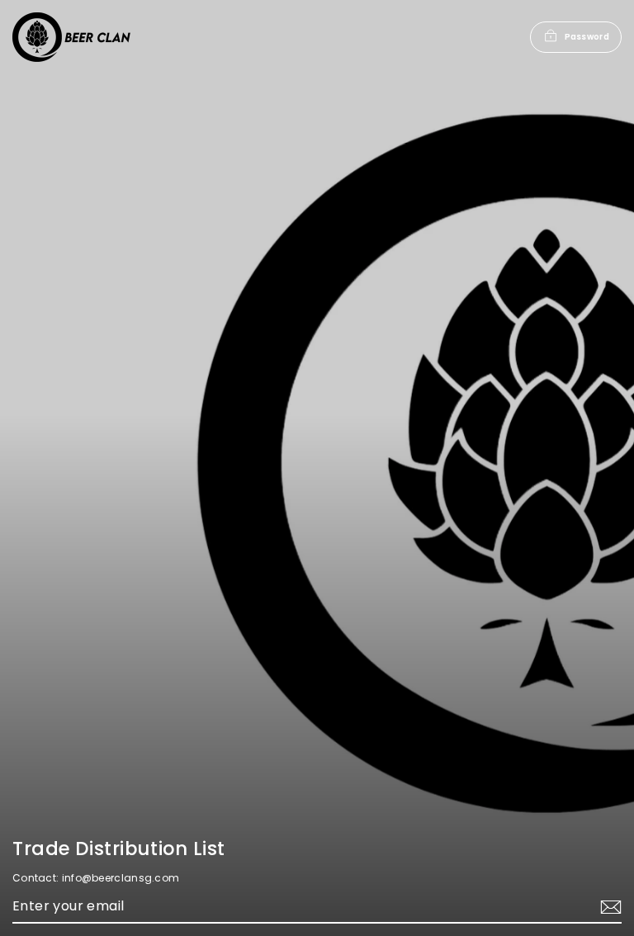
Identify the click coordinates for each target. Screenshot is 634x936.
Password (587, 37)
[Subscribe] (608, 907)
